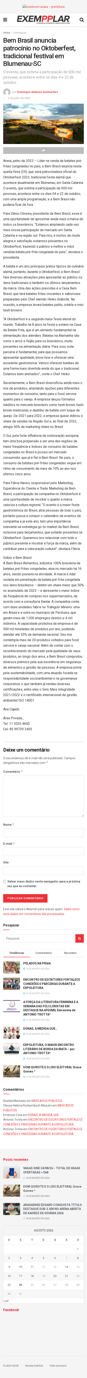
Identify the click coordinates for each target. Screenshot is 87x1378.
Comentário (13, 772)
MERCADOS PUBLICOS (47, 1100)
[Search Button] (79, 938)
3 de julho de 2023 (19, 98)
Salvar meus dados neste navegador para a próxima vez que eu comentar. (43, 884)
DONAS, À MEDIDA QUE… (40, 1028)
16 (9, 1276)
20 (54, 1276)
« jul (5, 1300)
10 (20, 1266)
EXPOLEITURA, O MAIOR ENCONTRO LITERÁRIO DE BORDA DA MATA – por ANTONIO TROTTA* (49, 1049)
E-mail (9, 844)
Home (6, 32)
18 (32, 1276)
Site (6, 862)
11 (32, 1266)
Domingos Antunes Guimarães (37, 91)
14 (66, 1266)
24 (20, 1284)
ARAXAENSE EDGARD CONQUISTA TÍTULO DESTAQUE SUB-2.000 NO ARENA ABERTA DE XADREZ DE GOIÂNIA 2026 (52, 1209)
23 (9, 1284)
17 (20, 1276)
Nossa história (34, 1365)
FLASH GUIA (11, 1365)
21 (66, 1276)
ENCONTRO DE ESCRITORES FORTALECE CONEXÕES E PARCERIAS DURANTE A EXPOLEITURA (51, 984)
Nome (8, 825)
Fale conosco (58, 1365)
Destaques (20, 32)
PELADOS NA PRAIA (37, 963)
